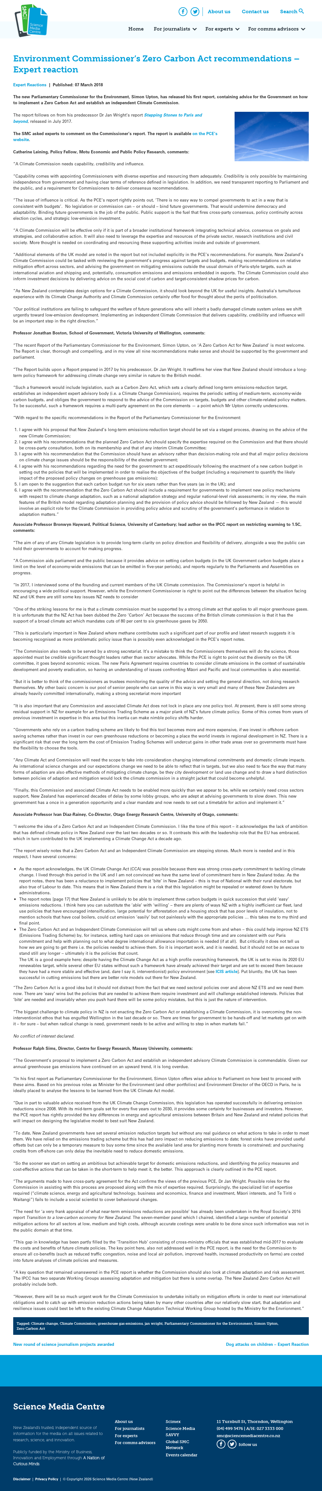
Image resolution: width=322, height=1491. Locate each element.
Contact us (255, 11)
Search (288, 11)
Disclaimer (22, 1479)
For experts (219, 29)
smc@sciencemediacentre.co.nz (248, 1435)
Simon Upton (266, 1323)
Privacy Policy (46, 1479)
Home (136, 29)
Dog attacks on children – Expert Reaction (267, 1344)
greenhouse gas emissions (120, 1323)
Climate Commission (78, 1323)
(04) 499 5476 (230, 1428)
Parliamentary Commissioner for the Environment (208, 1323)
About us (219, 11)
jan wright (154, 1323)
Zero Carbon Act (31, 1328)
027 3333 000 (270, 1428)
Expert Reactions (30, 84)
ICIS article (226, 971)
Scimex (173, 1421)
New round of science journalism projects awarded (63, 1344)
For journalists (172, 29)
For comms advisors (273, 29)
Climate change (44, 1323)
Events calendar (181, 1455)
